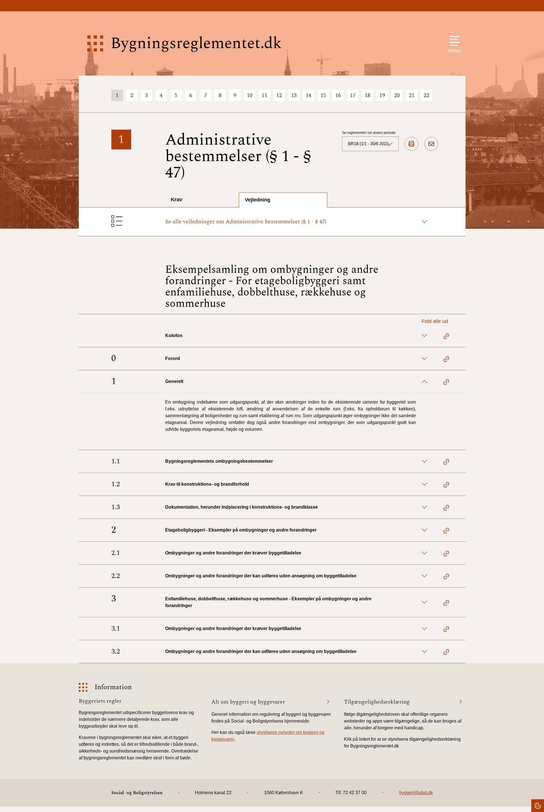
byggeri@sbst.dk (416, 792)
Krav (176, 199)
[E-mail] (431, 144)
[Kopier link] (446, 337)
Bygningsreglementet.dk (196, 43)
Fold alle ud (435, 321)
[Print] (411, 144)
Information (113, 687)
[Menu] (453, 41)
